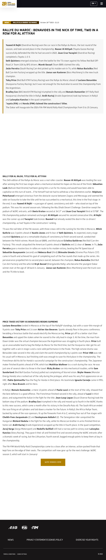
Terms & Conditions (9, 554)
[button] (93, 4)
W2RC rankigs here (53, 462)
